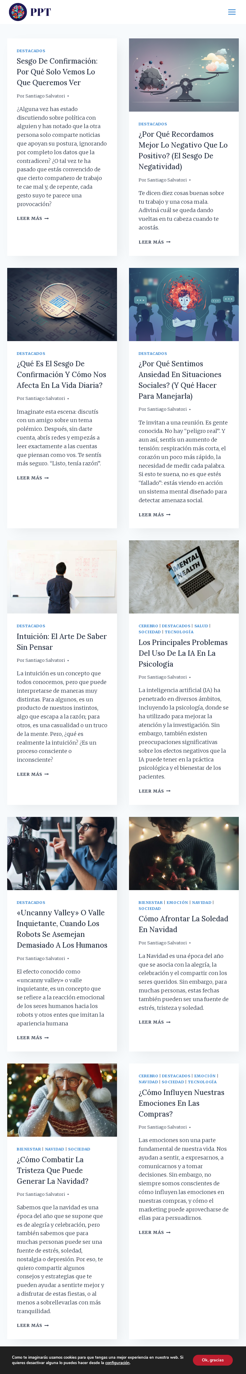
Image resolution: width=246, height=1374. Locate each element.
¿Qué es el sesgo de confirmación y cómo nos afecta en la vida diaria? (61, 374)
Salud (201, 626)
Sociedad (150, 632)
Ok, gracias (213, 1360)
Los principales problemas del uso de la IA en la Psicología (183, 653)
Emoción (177, 902)
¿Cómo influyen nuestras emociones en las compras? (181, 1103)
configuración (117, 1363)
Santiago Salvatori (45, 96)
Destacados (31, 51)
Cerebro (148, 626)
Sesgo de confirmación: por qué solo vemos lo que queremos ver (57, 71)
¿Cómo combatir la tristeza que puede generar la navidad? (52, 1170)
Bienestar (151, 902)
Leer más (33, 218)
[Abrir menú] (232, 12)
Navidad (201, 902)
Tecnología (179, 632)
